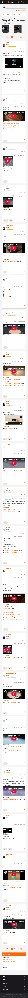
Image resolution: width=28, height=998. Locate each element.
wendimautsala (9, 277)
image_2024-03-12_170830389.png (13, 746)
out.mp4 (6, 294)
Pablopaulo (8, 905)
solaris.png (7, 608)
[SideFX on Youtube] (21, 996)
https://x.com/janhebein (9, 614)
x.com (17, 614)
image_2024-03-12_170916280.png (13, 750)
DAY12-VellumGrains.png (10, 552)
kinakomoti (8, 97)
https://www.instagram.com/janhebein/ (12, 616)
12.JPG (6, 838)
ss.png (5, 209)
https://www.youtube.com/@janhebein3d (13, 619)
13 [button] (16, 32)
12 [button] (15, 32)
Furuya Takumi (9, 225)
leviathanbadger (10, 312)
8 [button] (10, 32)
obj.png (6, 606)
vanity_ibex (8, 634)
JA (19, 2)
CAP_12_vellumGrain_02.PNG (12, 383)
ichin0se (8, 444)
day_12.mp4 (7, 509)
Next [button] (3, 29)
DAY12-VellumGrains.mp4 (11, 550)
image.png (6, 932)
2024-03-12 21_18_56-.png (11, 657)
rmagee (7, 42)
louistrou (8, 488)
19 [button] (23, 32)
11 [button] (14, 32)
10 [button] (12, 32)
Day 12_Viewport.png (9, 511)
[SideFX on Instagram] (9, 996)
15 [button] (18, 32)
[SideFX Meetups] (15, 996)
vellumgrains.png (8, 428)
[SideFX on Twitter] (6, 996)
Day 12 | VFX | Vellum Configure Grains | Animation (21, 14)
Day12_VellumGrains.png (10, 261)
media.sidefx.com (18, 72)
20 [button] (24, 32)
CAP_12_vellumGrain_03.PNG (12, 385)
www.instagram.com (8, 617)
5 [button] (7, 32)
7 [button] (9, 32)
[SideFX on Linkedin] (24, 996)
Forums (8, 14)
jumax (7, 401)
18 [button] (21, 32)
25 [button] (15, 34)
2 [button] (3, 32)
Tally (7, 186)
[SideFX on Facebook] (4, 996)
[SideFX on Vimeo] (18, 996)
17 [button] (20, 32)
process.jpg (7, 296)
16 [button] (19, 32)
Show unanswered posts (9, 961)
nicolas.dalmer (9, 854)
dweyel (7, 815)
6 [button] (8, 32)
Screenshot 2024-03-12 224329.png (13, 887)
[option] (8, 29)
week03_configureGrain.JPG (11, 799)
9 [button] (11, 32)
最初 (6, 37)
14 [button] (17, 32)
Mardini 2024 (14, 14)
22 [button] (12, 34)
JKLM (7, 352)
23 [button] (13, 34)
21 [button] (25, 32)
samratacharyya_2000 (11, 673)
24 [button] (14, 34)
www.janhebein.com (8, 612)
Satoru (7, 146)
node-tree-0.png (8, 336)
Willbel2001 (9, 718)
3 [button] (5, 32)
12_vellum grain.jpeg (9, 702)
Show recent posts (7, 959)
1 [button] (2, 32)
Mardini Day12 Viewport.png (11, 168)
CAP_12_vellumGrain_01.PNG (12, 379)
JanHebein (8, 568)
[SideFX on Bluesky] (12, 996)
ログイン (24, 2)
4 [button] (6, 32)
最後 (21, 37)
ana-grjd (8, 527)
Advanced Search (21, 10)
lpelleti (7, 768)
